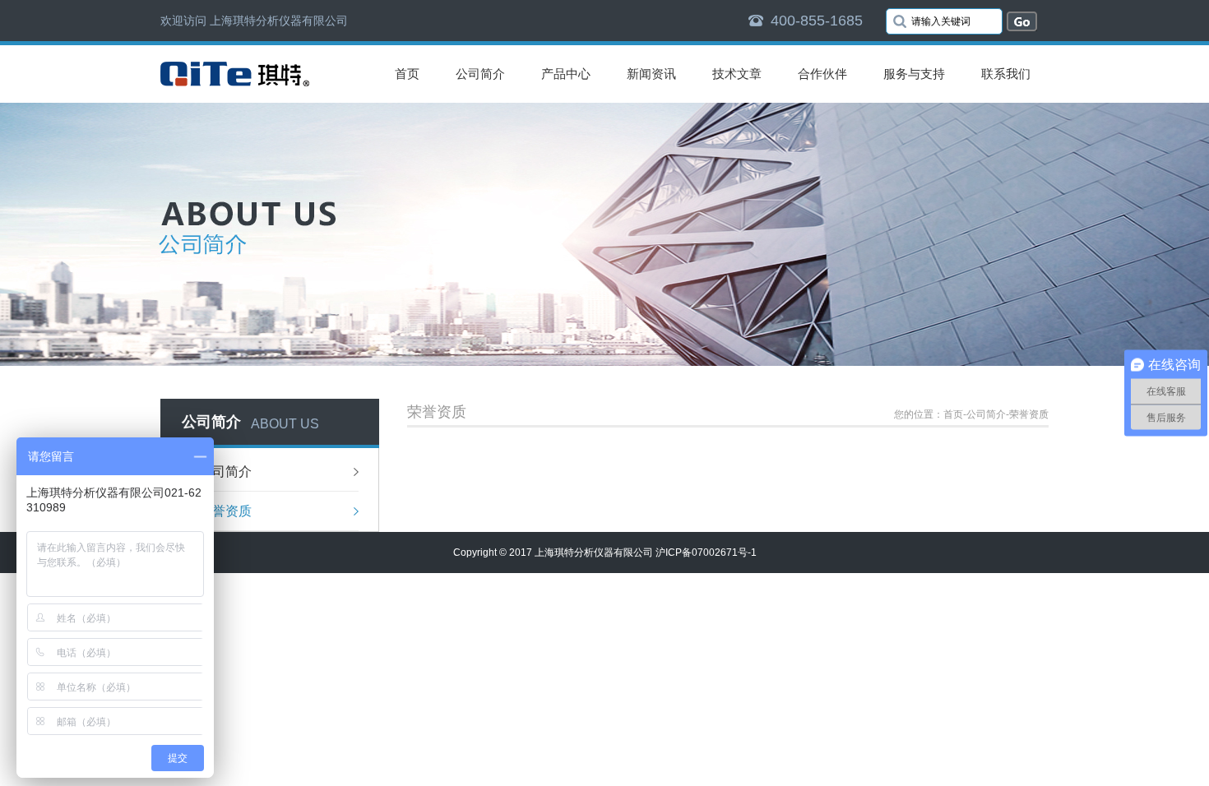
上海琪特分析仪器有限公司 (594, 552)
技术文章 (737, 74)
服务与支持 (914, 74)
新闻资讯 (651, 74)
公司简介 (480, 74)
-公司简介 (984, 414)
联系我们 (1006, 74)
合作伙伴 (822, 74)
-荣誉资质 (1027, 414)
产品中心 (566, 74)
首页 (407, 74)
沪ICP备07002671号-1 (706, 552)
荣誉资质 (225, 511)
